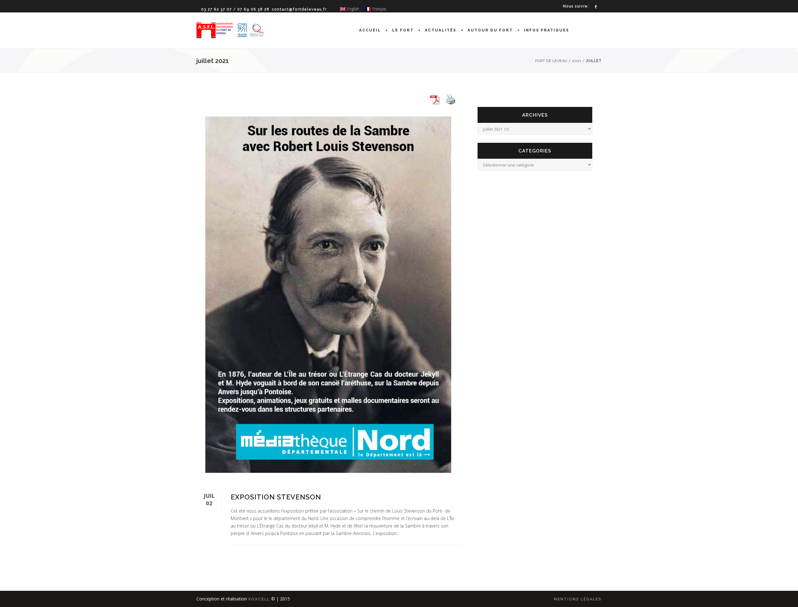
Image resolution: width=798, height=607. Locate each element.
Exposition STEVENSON (276, 497)
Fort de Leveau (551, 61)
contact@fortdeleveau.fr (299, 9)
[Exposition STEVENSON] (328, 295)
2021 (576, 61)
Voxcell (259, 599)
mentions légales (578, 599)
